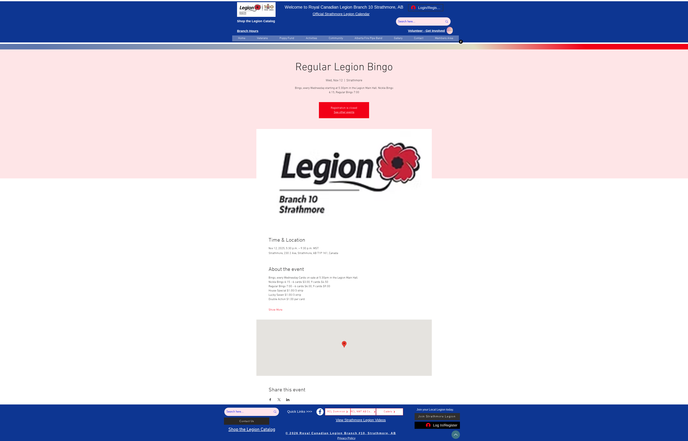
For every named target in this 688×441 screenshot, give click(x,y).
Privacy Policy (346, 438)
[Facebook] (461, 42)
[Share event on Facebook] (270, 399)
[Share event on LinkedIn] (288, 399)
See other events (344, 112)
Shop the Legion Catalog (256, 21)
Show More (275, 310)
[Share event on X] (279, 399)
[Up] (456, 434)
